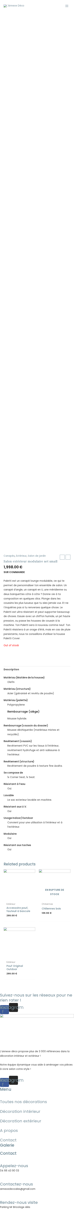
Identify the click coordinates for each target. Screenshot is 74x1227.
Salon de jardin (37, 556)
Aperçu (19, 898)
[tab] (37, 669)
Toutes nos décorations (23, 1102)
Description (11, 669)
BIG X (66, 1216)
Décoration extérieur (20, 1121)
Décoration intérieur (20, 1111)
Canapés (9, 556)
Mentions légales (11, 1220)
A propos (9, 1130)
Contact (8, 1140)
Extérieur (21, 556)
